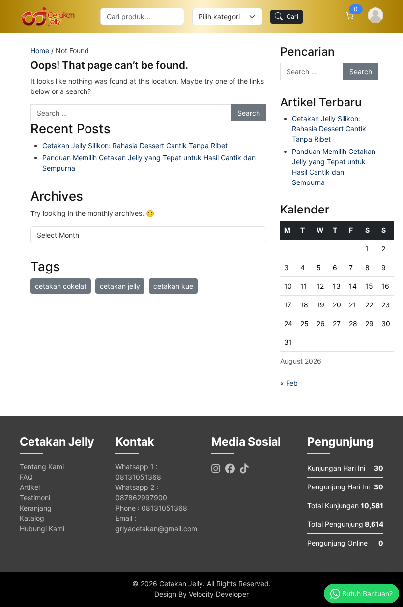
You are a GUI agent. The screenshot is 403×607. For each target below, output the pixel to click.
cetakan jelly (120, 286)
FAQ (26, 477)
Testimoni (35, 497)
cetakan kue (173, 286)
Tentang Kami (42, 466)
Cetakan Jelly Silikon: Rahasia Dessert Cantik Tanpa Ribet (135, 145)
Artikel (30, 487)
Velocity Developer (219, 594)
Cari (292, 16)
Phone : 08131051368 (151, 508)
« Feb (289, 383)
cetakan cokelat (60, 286)
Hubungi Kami (42, 528)
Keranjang (36, 508)
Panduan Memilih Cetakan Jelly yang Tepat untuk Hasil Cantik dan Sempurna (149, 162)
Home (39, 50)
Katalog (32, 518)
